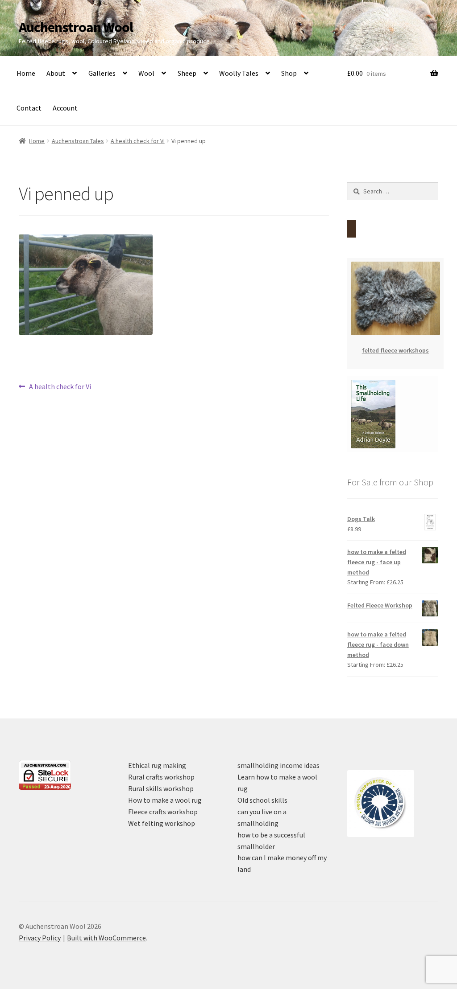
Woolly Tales (238, 73)
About (55, 73)
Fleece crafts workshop (163, 811)
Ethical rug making (157, 765)
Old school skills (262, 800)
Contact (29, 107)
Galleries (102, 73)
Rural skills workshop (161, 788)
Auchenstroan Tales (78, 141)
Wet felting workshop (161, 823)
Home (26, 73)
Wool (146, 73)
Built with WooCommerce (106, 937)
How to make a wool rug (165, 800)
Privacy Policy (40, 937)
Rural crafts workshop (161, 776)
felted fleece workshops (395, 350)
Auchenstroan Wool (76, 27)
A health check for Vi (138, 141)
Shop (289, 73)
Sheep (187, 73)
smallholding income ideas (278, 765)
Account (65, 107)
